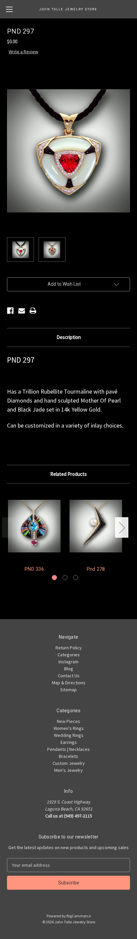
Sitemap (68, 690)
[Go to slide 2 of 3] (65, 577)
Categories (69, 655)
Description (69, 337)
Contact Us (68, 676)
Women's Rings (69, 728)
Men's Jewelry (68, 770)
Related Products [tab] (68, 474)
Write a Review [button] (23, 52)
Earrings (69, 742)
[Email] (21, 310)
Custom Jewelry (69, 763)
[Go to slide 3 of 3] (75, 577)
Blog (68, 669)
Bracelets (68, 756)
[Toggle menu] (9, 9)
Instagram (68, 662)
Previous (8, 527)
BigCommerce (79, 915)
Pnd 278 (96, 569)
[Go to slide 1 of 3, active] (54, 577)
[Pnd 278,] (95, 526)
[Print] (33, 310)
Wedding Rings (68, 735)
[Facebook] (10, 310)
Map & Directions (68, 683)
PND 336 (34, 569)
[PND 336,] (34, 526)
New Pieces (68, 721)
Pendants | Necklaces (68, 749)
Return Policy (69, 648)
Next (121, 527)
